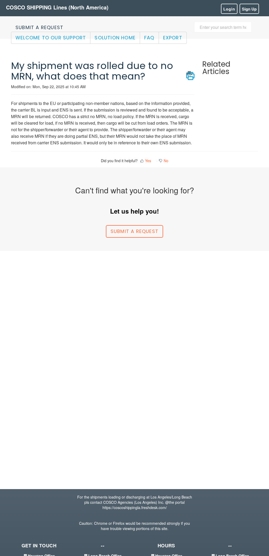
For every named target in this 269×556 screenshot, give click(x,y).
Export (172, 37)
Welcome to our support (50, 37)
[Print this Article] (190, 74)
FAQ (149, 37)
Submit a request (39, 27)
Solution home (115, 37)
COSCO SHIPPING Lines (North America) (57, 7)
